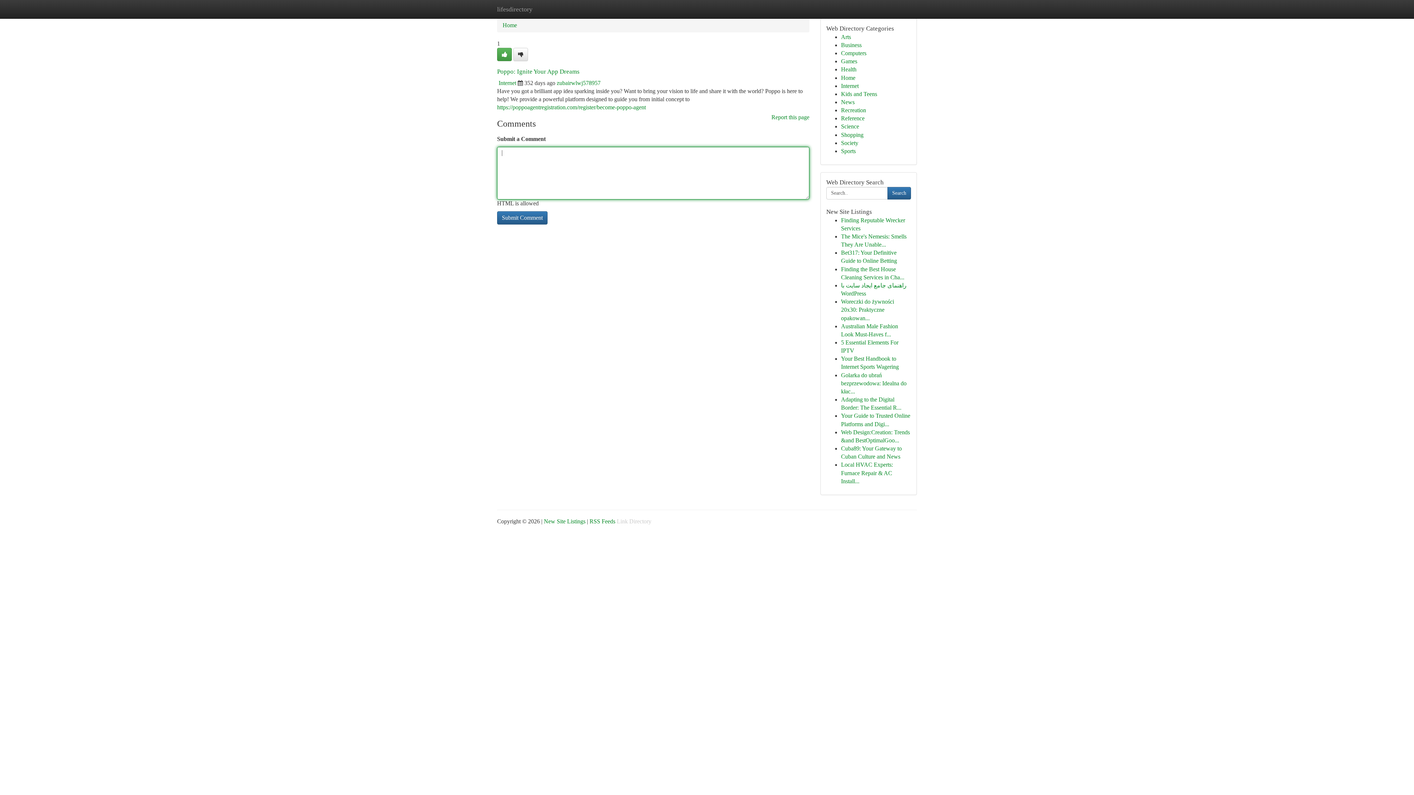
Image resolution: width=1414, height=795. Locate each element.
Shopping (852, 135)
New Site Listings (564, 521)
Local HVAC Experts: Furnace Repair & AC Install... (867, 473)
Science (850, 126)
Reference (853, 118)
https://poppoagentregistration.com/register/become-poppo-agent (571, 107)
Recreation (853, 110)
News (848, 102)
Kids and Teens (859, 94)
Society (849, 143)
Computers (853, 53)
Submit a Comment (521, 139)
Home (510, 25)
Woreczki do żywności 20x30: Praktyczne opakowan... (867, 309)
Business (851, 45)
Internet (507, 83)
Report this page (790, 117)
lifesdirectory (514, 9)
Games (849, 61)
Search (899, 193)
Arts (846, 37)
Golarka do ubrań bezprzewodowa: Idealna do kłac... (874, 383)
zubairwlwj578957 (579, 83)
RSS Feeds (602, 521)
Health (849, 69)
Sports (848, 151)
